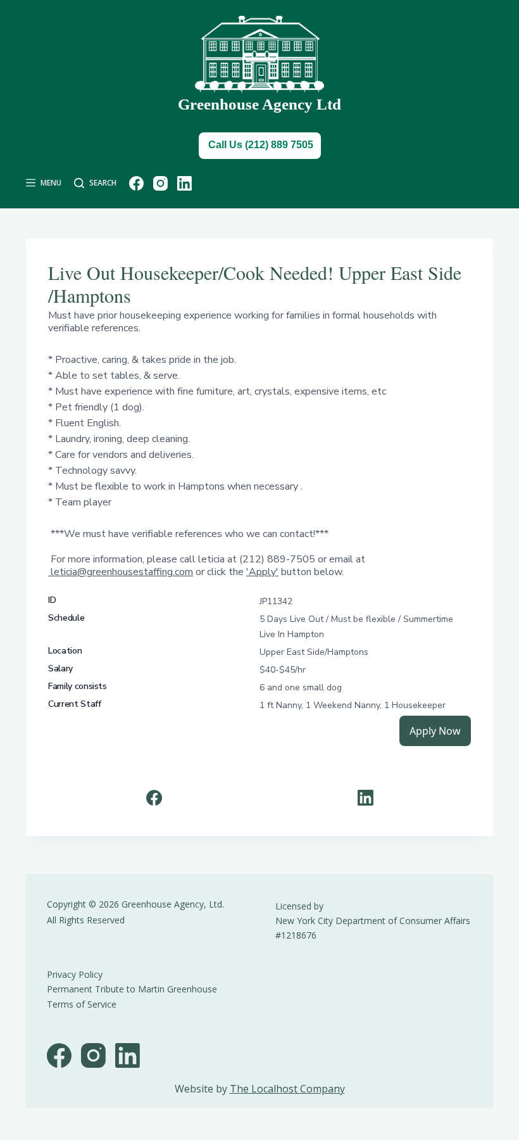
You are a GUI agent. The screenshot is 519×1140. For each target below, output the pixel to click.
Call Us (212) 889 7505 (260, 144)
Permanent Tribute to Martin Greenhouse (132, 989)
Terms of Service (81, 1004)
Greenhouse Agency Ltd (259, 104)
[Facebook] (136, 183)
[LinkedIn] (184, 183)
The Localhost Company (287, 1089)
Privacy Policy (75, 974)
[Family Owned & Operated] (259, 54)
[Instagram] (160, 183)
